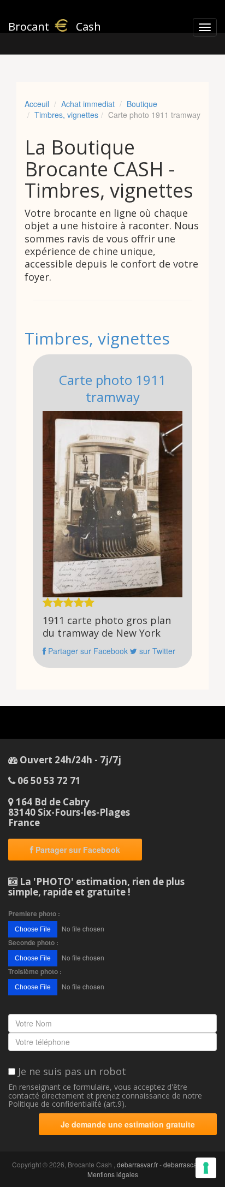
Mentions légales (112, 1174)
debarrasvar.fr (137, 1164)
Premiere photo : (34, 913)
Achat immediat (88, 103)
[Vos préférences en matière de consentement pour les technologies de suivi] (206, 1168)
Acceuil (37, 103)
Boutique (142, 103)
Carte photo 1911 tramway (112, 388)
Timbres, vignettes (66, 114)
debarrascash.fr (186, 1164)
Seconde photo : (33, 942)
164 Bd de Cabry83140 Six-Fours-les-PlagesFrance (69, 812)
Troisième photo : (35, 971)
